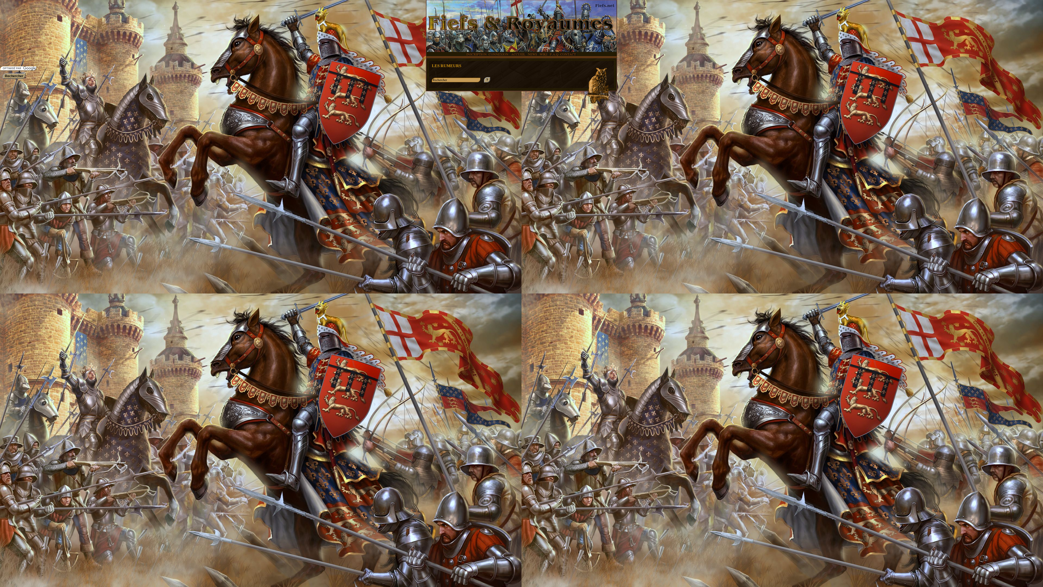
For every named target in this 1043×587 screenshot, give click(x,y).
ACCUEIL (518, 54)
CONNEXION (498, 54)
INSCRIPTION (476, 54)
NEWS (533, 54)
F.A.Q (554, 54)
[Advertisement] (16, 32)
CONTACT (568, 54)
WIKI (544, 54)
